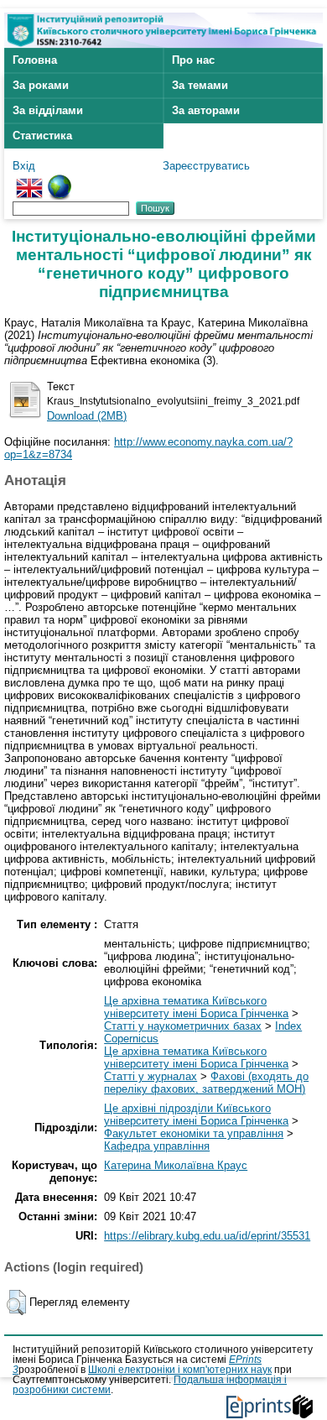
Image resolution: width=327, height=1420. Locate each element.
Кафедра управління (157, 1146)
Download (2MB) (87, 416)
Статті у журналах (150, 1076)
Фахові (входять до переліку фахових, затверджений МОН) (206, 1082)
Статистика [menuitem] (42, 135)
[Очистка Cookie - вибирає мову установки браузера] (59, 181)
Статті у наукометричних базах (183, 1026)
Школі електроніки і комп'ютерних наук (180, 1370)
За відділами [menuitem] (48, 110)
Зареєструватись (206, 165)
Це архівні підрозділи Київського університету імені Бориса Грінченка (196, 1114)
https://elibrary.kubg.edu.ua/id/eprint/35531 (207, 1235)
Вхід (24, 165)
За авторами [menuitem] (206, 110)
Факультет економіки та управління (193, 1133)
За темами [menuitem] (200, 85)
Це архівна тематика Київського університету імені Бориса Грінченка (196, 1007)
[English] (29, 181)
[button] (16, 1302)
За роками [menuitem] (41, 85)
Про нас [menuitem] (193, 60)
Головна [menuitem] (35, 60)
